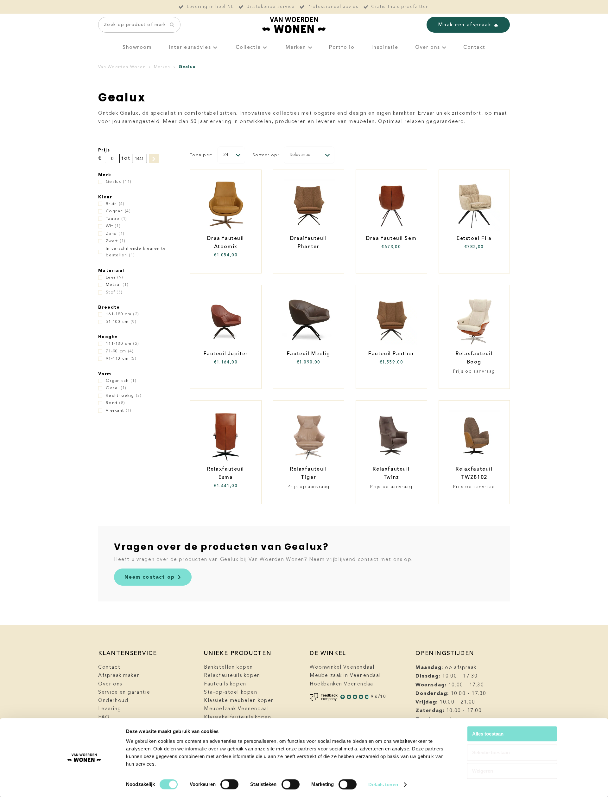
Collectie (248, 47)
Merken (296, 47)
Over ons (427, 47)
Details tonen (383, 784)
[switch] (229, 784)
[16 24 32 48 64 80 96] (231, 155)
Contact (474, 47)
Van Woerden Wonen (122, 67)
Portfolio (341, 47)
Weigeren (482, 771)
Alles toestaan (488, 733)
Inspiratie (384, 47)
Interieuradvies (190, 47)
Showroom (137, 47)
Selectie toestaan (491, 752)
